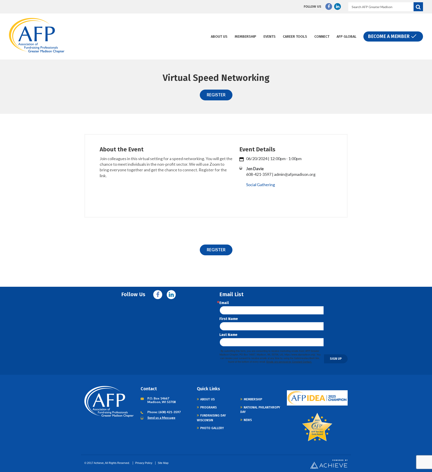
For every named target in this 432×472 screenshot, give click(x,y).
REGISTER (216, 94)
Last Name (228, 335)
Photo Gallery (212, 428)
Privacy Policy (143, 463)
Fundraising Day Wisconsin (211, 418)
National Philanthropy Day (260, 410)
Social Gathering (260, 184)
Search (418, 6)
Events (269, 36)
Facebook (328, 6)
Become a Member (389, 36)
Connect (321, 36)
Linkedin (337, 6)
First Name (228, 319)
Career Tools (295, 36)
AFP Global (346, 36)
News (248, 420)
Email (224, 303)
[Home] (37, 35)
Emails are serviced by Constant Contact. (289, 361)
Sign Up (336, 359)
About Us (219, 36)
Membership (245, 36)
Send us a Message (161, 417)
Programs (208, 407)
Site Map (163, 463)
